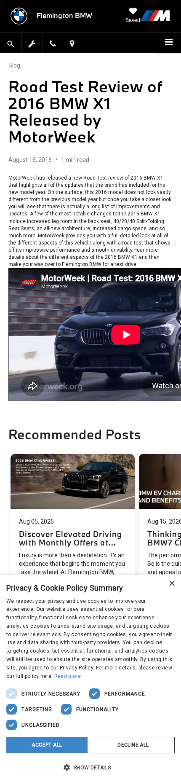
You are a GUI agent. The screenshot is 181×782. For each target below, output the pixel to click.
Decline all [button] (133, 745)
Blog (14, 65)
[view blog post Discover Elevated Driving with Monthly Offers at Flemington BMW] (73, 527)
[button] (90, 767)
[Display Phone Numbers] (53, 44)
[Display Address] (72, 44)
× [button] (171, 583)
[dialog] (90, 678)
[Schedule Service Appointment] (32, 42)
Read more (67, 676)
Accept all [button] (47, 745)
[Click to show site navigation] (169, 43)
